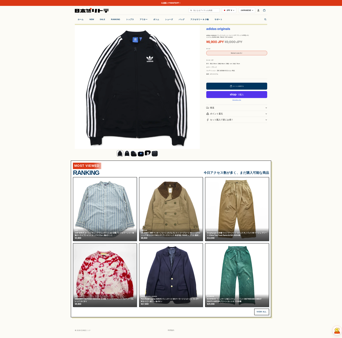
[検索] (191, 10)
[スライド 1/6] (120, 153)
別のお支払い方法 (236, 100)
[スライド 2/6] (127, 153)
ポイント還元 (216, 113)
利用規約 (171, 330)
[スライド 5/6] (148, 153)
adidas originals (218, 29)
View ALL (262, 312)
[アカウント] (258, 10)
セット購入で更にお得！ (222, 119)
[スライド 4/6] (141, 153)
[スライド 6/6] (155, 153)
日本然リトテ (86, 330)
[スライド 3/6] (134, 153)
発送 (212, 107)
